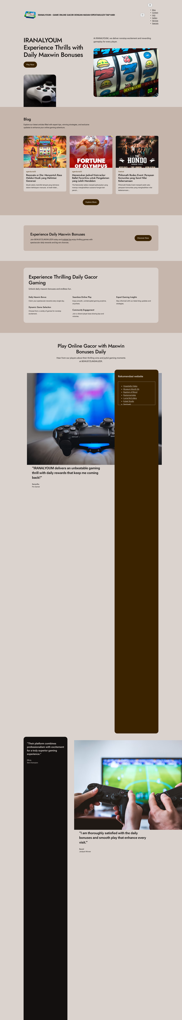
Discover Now (143, 238)
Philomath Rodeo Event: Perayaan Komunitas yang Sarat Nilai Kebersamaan (136, 178)
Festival (121, 172)
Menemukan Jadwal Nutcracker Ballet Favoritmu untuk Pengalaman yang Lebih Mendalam (90, 178)
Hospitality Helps (130, 386)
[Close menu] (150, 5)
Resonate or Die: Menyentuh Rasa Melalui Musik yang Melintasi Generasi (44, 178)
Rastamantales (129, 395)
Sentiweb (127, 404)
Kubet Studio (128, 401)
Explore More (91, 202)
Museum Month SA (131, 389)
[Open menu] (142, 15)
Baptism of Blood (130, 392)
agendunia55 (31, 172)
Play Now (30, 64)
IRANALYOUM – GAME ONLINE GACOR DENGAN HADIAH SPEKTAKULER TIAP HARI (76, 15)
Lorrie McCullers (130, 398)
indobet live (66, 239)
